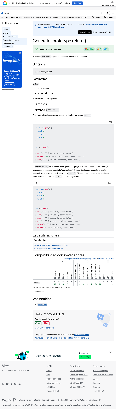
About (48, 370)
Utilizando (46, 110)
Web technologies (98, 370)
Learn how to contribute (44, 328)
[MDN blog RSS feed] (19, 384)
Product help (51, 391)
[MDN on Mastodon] (15, 384)
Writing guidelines (76, 379)
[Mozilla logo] (9, 399)
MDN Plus (50, 387)
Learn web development (101, 375)
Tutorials (95, 383)
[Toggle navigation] (113, 13)
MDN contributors (81, 335)
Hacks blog (96, 391)
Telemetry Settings (49, 400)
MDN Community (76, 370)
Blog (48, 375)
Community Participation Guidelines (84, 400)
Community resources (77, 375)
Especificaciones (10, 36)
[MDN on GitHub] (3, 384)
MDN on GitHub (75, 387)
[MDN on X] (11, 384)
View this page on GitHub (45, 338)
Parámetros (40, 79)
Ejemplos (6, 33)
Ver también (8, 46)
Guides (94, 379)
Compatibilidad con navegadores (11, 41)
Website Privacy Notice (28, 400)
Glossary (95, 387)
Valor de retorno (43, 93)
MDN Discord (74, 383)
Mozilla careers (52, 379)
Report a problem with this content (73, 338)
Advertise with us (53, 383)
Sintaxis (6, 29)
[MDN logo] (6, 365)
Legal (63, 400)
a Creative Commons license (98, 405)
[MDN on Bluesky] (7, 384)
